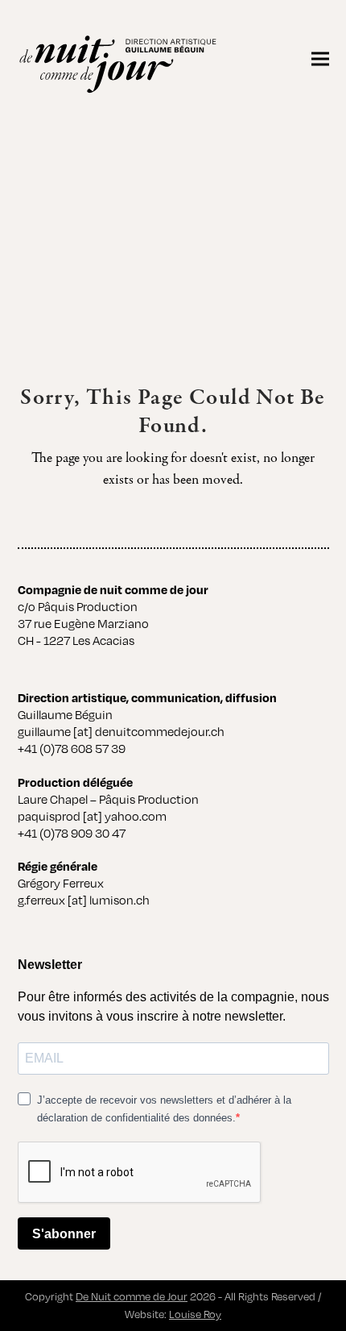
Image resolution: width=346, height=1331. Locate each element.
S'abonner (64, 1234)
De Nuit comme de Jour (131, 1296)
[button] (320, 58)
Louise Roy (195, 1314)
